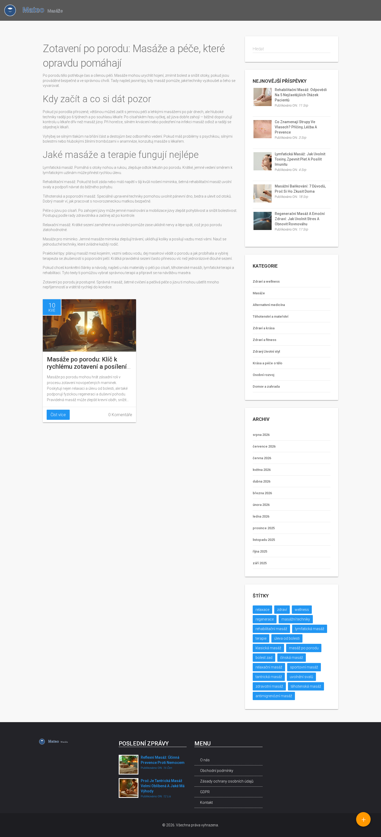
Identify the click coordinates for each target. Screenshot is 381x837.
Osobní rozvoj (263, 375)
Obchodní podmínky (216, 771)
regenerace (265, 619)
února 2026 (261, 505)
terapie (261, 638)
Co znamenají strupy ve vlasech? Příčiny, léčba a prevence (296, 127)
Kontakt (206, 802)
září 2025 (260, 563)
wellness (302, 610)
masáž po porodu (304, 648)
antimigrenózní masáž (274, 696)
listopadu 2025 (264, 540)
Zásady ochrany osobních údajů (226, 781)
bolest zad (264, 657)
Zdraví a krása (263, 328)
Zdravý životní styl (266, 351)
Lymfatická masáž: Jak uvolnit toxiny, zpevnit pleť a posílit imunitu (300, 159)
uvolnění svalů (301, 677)
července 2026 (264, 446)
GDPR (205, 792)
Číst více (58, 414)
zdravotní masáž (269, 686)
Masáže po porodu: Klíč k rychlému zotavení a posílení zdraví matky (87, 367)
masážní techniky (295, 619)
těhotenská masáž (306, 686)
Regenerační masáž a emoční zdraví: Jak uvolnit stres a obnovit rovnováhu (300, 219)
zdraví (282, 610)
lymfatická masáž (309, 629)
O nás (205, 760)
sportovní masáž (304, 667)
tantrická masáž (269, 677)
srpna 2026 (261, 435)
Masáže (259, 293)
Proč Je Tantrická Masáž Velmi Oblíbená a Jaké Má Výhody (163, 786)
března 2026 (262, 493)
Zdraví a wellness (266, 281)
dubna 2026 (261, 481)
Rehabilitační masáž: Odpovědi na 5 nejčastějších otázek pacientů (301, 95)
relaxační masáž (269, 667)
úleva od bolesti (287, 638)
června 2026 (262, 458)
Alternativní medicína (269, 305)
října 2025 (260, 551)
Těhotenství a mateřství (270, 316)
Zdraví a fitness (264, 340)
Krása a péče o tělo (267, 363)
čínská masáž (291, 657)
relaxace (262, 610)
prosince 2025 (264, 528)
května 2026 (262, 470)
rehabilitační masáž (271, 629)
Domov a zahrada (266, 386)
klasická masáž (268, 648)
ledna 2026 (261, 516)
